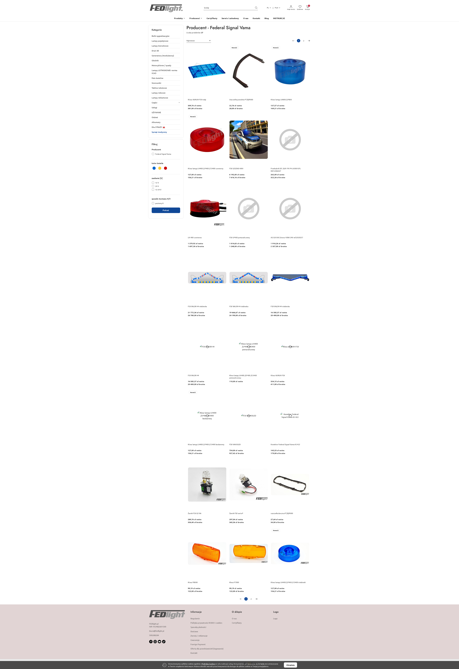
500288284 (154, 635)
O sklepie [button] (237, 612)
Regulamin (195, 618)
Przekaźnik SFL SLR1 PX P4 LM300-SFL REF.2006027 (286, 169)
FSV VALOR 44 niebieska (197, 306)
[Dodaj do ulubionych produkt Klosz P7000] (265, 530)
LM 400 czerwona (195, 237)
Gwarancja (195, 640)
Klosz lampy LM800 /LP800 (281, 99)
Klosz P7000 (234, 582)
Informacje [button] (196, 612)
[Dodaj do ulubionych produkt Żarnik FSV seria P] (265, 461)
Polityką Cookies (208, 664)
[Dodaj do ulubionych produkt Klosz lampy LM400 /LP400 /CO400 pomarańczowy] (265, 323)
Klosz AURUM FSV (278, 375)
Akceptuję (290, 665)
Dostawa (194, 631)
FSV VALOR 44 (193, 375)
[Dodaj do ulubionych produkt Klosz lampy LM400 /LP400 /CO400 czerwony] (224, 117)
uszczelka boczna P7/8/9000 (282, 513)
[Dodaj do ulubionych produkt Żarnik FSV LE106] (224, 461)
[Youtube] (159, 641)
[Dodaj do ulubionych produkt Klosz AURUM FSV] (306, 323)
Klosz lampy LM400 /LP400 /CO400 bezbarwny (206, 444)
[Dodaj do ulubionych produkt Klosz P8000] (224, 530)
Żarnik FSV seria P (236, 513)
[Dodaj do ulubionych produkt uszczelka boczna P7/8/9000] (306, 461)
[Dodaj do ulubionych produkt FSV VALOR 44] (224, 323)
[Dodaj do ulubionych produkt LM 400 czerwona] (224, 186)
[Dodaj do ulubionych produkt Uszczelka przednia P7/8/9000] (265, 48)
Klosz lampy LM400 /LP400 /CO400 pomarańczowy (243, 376)
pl (268, 8)
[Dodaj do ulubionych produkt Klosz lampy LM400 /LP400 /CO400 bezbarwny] (224, 392)
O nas (234, 618)
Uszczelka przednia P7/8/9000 (241, 99)
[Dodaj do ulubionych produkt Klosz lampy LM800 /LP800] (306, 48)
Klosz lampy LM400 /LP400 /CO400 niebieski (288, 582)
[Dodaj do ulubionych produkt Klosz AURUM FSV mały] (224, 48)
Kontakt (194, 653)
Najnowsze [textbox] (190, 40)
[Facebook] (151, 641)
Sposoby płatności (198, 627)
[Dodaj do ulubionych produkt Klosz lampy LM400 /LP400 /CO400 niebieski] (306, 530)
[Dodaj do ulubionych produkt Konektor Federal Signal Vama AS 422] (306, 392)
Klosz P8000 (193, 582)
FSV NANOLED (235, 444)
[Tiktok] (163, 641)
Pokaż (166, 210)
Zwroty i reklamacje (199, 635)
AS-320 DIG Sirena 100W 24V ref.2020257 (287, 237)
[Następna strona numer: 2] (309, 40)
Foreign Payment (198, 644)
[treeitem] (166, 35)
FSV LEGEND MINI (236, 168)
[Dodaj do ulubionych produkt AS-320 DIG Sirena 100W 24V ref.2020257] (306, 186)
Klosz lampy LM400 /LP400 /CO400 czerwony (205, 168)
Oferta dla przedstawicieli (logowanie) (207, 648)
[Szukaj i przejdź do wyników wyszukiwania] (256, 8)
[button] (179, 18)
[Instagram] (155, 641)
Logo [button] (276, 612)
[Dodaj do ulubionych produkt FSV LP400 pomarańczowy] (265, 186)
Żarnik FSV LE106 (194, 513)
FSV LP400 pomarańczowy (239, 237)
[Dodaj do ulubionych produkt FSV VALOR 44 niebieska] (224, 254)
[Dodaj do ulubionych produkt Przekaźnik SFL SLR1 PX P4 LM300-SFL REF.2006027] (306, 117)
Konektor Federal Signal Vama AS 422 (285, 444)
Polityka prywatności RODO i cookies (206, 623)
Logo (275, 618)
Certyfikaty (237, 623)
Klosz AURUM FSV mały (197, 99)
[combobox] (198, 41)
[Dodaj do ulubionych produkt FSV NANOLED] (265, 392)
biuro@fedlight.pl (156, 631)
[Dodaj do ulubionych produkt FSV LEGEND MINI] (265, 117)
